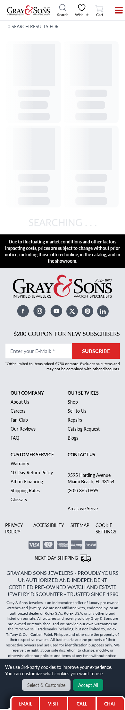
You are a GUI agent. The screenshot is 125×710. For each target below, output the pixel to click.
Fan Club (19, 419)
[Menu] (115, 10)
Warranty (20, 463)
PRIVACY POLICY (14, 528)
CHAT (111, 702)
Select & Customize (46, 685)
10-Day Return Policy (32, 472)
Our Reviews (23, 428)
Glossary (19, 499)
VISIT (53, 703)
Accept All (88, 685)
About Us (20, 402)
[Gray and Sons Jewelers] (28, 10)
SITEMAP (80, 525)
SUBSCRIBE (96, 351)
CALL (82, 703)
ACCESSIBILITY (48, 525)
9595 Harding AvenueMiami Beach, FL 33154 (91, 478)
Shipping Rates (25, 490)
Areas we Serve (83, 508)
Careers (18, 411)
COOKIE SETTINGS (106, 528)
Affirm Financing (27, 481)
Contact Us (81, 454)
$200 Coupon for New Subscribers (66, 333)
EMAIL (25, 703)
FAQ (15, 437)
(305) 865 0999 (83, 490)
